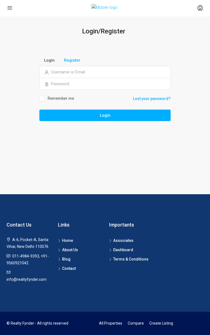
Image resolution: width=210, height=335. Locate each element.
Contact (69, 268)
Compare (136, 323)
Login (105, 115)
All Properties (110, 323)
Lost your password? (152, 98)
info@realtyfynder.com (26, 279)
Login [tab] (49, 60)
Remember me (61, 98)
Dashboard (123, 250)
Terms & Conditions (130, 259)
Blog (66, 259)
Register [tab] (72, 60)
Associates (123, 240)
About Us (70, 250)
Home (67, 240)
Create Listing (161, 323)
